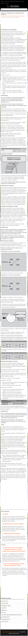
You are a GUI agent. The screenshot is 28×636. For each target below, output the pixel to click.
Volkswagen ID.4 (5, 619)
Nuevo (4, 632)
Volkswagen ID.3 (5, 617)
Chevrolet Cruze (17, 1)
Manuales (2, 1)
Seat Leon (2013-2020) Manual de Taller (11, 614)
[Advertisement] (14, 23)
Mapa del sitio (12, 632)
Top (7, 632)
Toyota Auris (12, 1)
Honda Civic (3, 3)
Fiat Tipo (22, 1)
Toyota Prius (4, 621)
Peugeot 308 (7, 1)
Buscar (17, 632)
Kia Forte (7, 3)
